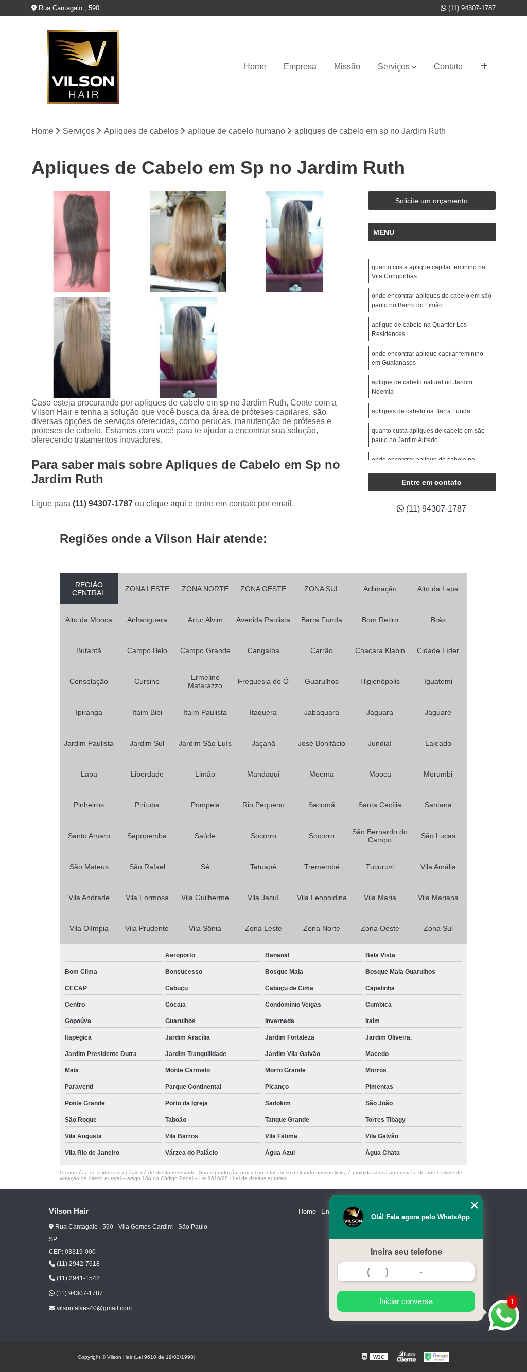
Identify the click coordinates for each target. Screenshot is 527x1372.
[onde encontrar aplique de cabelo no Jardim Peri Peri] (187, 241)
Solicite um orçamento (431, 201)
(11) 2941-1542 (77, 1278)
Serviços (394, 66)
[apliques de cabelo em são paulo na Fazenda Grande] (81, 347)
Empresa (300, 66)
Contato (448, 66)
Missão (347, 66)
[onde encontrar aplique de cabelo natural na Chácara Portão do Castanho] (81, 241)
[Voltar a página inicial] (82, 67)
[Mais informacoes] (484, 67)
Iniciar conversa (406, 1301)
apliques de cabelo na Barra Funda (421, 411)
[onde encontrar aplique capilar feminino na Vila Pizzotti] (294, 241)
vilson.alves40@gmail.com (93, 1308)
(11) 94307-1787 (471, 8)
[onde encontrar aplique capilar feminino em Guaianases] (187, 347)
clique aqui (166, 503)
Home (255, 66)
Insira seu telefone (406, 1251)
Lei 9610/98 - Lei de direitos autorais (243, 1178)
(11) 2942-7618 (77, 1264)
